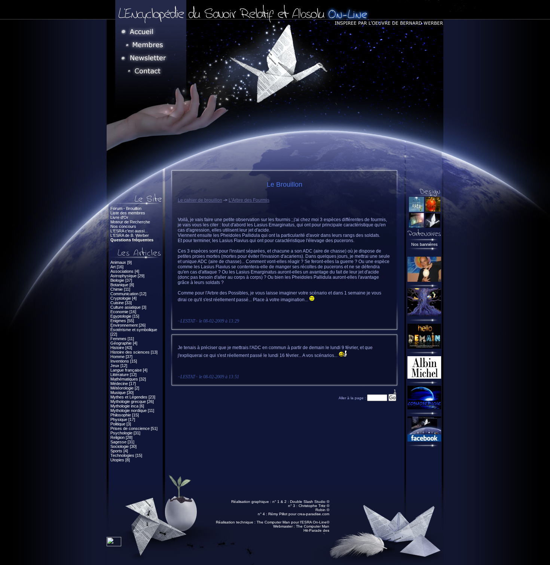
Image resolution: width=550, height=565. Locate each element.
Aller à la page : (353, 398)
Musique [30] (122, 392)
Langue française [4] (128, 370)
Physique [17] (122, 419)
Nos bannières (424, 244)
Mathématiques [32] (128, 379)
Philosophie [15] (124, 415)
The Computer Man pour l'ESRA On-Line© (293, 522)
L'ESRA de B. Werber (129, 235)
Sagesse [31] (122, 442)
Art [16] (116, 267)
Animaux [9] (121, 262)
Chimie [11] (120, 289)
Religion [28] (121, 437)
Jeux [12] (118, 365)
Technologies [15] (126, 455)
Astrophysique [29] (127, 276)
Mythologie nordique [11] (132, 410)
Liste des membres (127, 213)
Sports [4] (119, 451)
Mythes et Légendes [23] (132, 397)
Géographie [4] (123, 343)
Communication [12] (128, 293)
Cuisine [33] (121, 302)
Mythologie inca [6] (127, 406)
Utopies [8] (120, 460)
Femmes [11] (122, 338)
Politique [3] (120, 424)
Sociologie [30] (123, 446)
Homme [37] (121, 356)
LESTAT (187, 321)
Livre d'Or (119, 217)
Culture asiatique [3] (128, 307)
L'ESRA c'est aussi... (129, 231)
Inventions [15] (123, 361)
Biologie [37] (121, 280)
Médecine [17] (123, 383)
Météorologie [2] (124, 388)
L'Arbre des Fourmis (249, 200)
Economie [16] (123, 311)
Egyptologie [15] (124, 316)
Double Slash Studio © (309, 502)
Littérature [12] (123, 374)
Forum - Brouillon (125, 208)
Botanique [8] (122, 284)
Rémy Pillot (277, 514)
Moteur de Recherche (130, 222)
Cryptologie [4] (123, 298)
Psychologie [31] (125, 433)
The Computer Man (312, 526)
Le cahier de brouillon (200, 200)
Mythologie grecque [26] (132, 401)
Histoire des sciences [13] (134, 352)
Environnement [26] (128, 325)
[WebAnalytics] (114, 544)
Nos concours (123, 226)
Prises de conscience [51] (134, 428)
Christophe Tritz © (314, 506)
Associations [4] (124, 271)
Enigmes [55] (122, 320)
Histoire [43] (121, 347)
